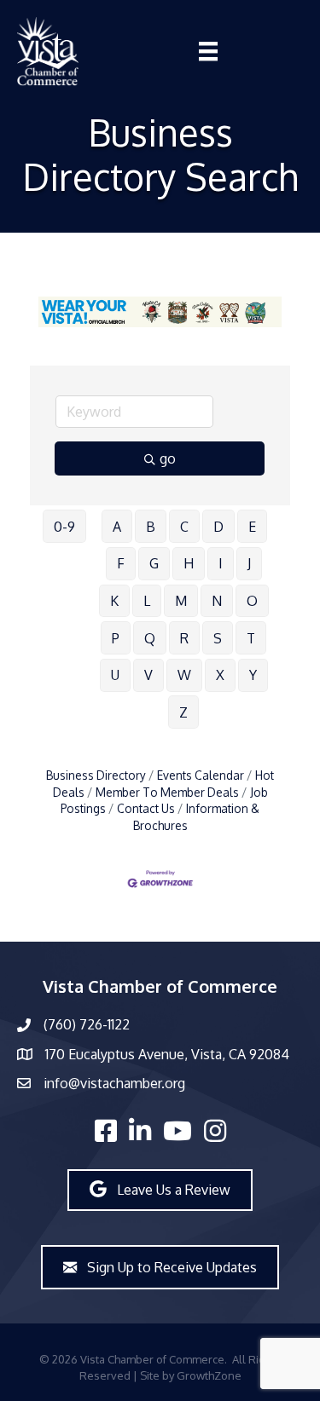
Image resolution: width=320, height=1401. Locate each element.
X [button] (220, 674)
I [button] (220, 563)
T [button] (251, 638)
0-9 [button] (64, 526)
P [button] (115, 638)
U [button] (115, 674)
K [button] (114, 600)
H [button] (188, 563)
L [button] (146, 600)
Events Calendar (200, 775)
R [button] (184, 638)
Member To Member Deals (167, 792)
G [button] (154, 563)
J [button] (249, 563)
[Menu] (208, 51)
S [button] (217, 638)
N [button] (217, 600)
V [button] (148, 674)
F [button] (121, 563)
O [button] (252, 600)
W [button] (184, 674)
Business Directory (96, 775)
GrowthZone (209, 1375)
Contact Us (146, 808)
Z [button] (183, 712)
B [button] (150, 526)
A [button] (117, 526)
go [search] (168, 458)
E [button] (252, 526)
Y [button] (253, 674)
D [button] (218, 526)
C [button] (184, 526)
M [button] (181, 600)
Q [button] (149, 638)
